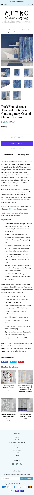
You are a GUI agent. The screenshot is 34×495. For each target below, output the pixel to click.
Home (3, 30)
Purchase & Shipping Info (17, 442)
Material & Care (17, 445)
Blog (17, 447)
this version (13, 209)
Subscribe (26, 478)
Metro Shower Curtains (22, 484)
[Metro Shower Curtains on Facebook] (13, 464)
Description (8, 155)
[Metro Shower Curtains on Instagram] (21, 464)
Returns (17, 455)
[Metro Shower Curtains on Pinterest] (17, 464)
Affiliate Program (17, 450)
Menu (5, 4)
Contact (17, 437)
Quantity (4, 127)
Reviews (17, 452)
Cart (31, 4)
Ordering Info (23, 155)
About (17, 440)
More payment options (17, 148)
